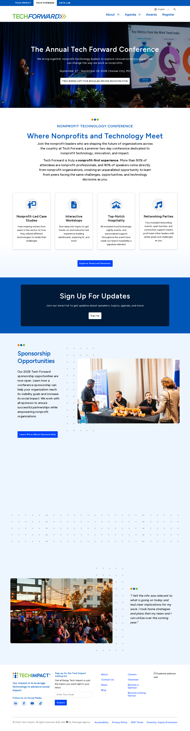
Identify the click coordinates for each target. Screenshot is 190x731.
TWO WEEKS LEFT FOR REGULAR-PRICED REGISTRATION (95, 81)
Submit (61, 702)
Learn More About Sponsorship (37, 434)
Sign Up (95, 315)
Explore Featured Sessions (95, 263)
